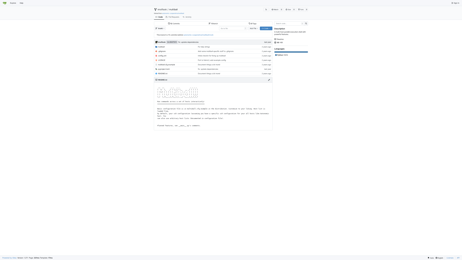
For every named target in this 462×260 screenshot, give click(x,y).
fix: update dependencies (188, 42)
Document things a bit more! (209, 65)
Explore (13, 3)
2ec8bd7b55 (172, 42)
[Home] (4, 3)
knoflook (162, 9)
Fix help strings (204, 47)
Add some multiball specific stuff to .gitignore (216, 51)
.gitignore (162, 51)
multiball (173, 9)
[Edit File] (269, 80)
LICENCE (161, 60)
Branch (214, 24)
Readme (280, 39)
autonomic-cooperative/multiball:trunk (198, 35)
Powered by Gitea (9, 258)
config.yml (162, 56)
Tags (254, 24)
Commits (175, 24)
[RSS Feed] (266, 9)
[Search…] (306, 23)
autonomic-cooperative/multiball (173, 13)
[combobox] (233, 28)
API (458, 258)
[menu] (430, 258)
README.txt (162, 73)
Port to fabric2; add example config (212, 60)
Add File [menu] (253, 28)
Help (21, 3)
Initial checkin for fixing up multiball (212, 56)
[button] (275, 9)
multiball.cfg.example (166, 65)
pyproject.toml (164, 69)
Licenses (450, 258)
